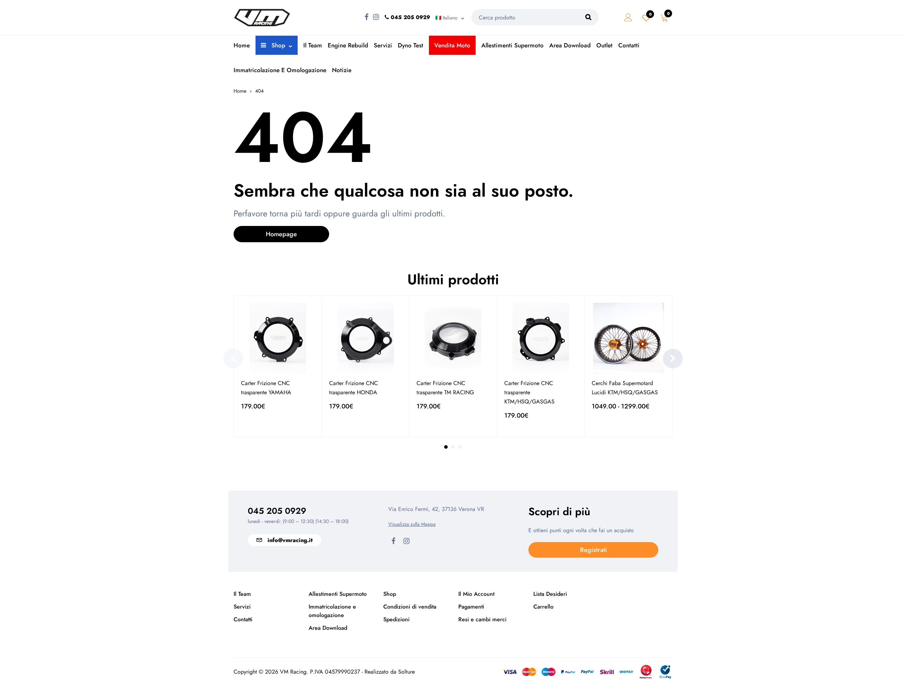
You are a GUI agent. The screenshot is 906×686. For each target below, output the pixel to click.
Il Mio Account (476, 594)
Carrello (543, 607)
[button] (673, 358)
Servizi (383, 45)
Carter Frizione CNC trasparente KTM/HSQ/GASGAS (529, 392)
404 (259, 90)
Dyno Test (410, 45)
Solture (406, 672)
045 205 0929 (277, 511)
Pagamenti (471, 607)
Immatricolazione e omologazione (280, 70)
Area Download (570, 45)
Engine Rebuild (348, 45)
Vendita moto (452, 45)
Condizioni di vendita (409, 607)
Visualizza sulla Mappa (412, 524)
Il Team (312, 45)
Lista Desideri (550, 594)
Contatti (629, 45)
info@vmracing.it (290, 540)
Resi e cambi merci (482, 619)
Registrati (593, 549)
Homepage (281, 234)
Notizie (341, 70)
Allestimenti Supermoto (512, 45)
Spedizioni (396, 619)
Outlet (604, 45)
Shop (277, 45)
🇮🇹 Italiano (446, 17)
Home (242, 45)
